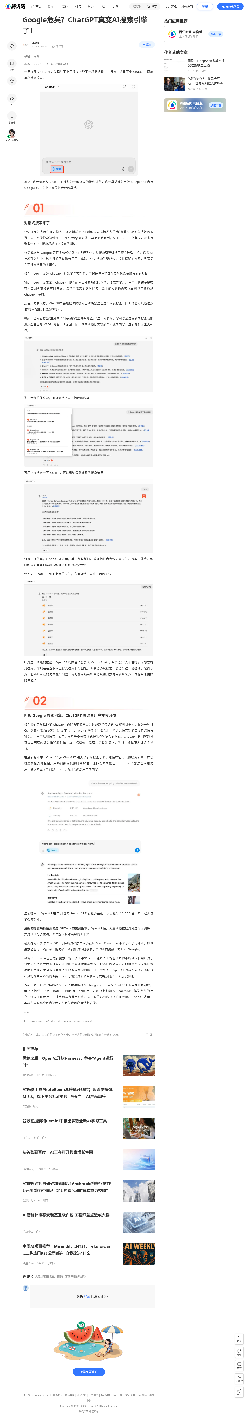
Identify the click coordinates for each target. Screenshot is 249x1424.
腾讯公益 (117, 1395)
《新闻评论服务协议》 (75, 1276)
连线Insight (30, 1169)
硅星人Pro (29, 1263)
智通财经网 (29, 1200)
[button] (215, 34)
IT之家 (27, 1137)
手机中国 (28, 1231)
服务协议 (58, 1395)
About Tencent (43, 1395)
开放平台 (81, 1395)
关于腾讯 (28, 1395)
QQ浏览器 (129, 1395)
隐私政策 (70, 1395)
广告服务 (93, 1395)
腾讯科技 (28, 1075)
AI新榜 (27, 1106)
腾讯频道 (142, 1395)
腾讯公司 (84, 1411)
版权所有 (93, 1411)
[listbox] (89, 1155)
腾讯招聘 (105, 1395)
